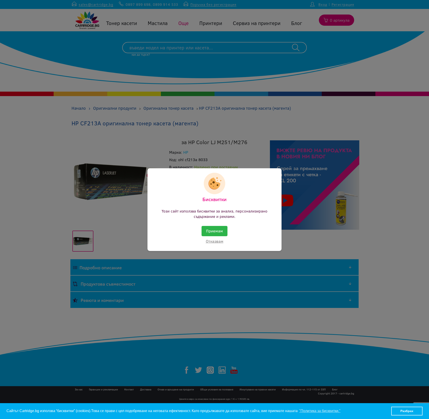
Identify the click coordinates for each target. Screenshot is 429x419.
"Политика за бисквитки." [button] (320, 411)
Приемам (214, 231)
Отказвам (214, 241)
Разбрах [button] (406, 411)
